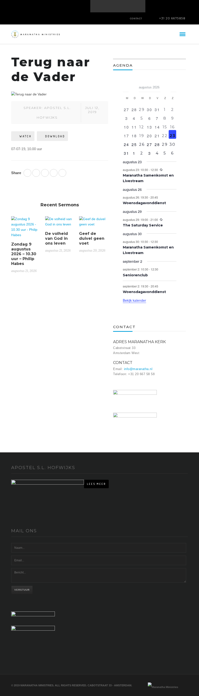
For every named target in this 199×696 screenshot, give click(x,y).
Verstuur (22, 589)
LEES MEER (96, 484)
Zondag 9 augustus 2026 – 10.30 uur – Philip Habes (23, 254)
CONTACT (136, 18)
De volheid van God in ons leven (56, 238)
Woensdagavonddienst (144, 203)
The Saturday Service (143, 225)
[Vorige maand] (126, 86)
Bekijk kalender (134, 300)
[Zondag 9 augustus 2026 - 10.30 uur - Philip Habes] (25, 229)
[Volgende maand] (173, 86)
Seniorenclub (135, 275)
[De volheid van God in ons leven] (59, 223)
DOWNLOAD (55, 136)
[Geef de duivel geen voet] (93, 223)
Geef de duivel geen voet (91, 238)
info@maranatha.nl (138, 369)
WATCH (25, 136)
